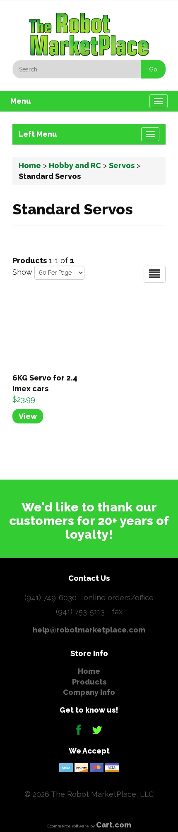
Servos (122, 165)
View (28, 416)
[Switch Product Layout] (155, 274)
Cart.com (113, 824)
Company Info (89, 692)
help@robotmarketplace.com (89, 629)
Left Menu (38, 134)
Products (89, 681)
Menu (20, 101)
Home (30, 165)
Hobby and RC (75, 165)
